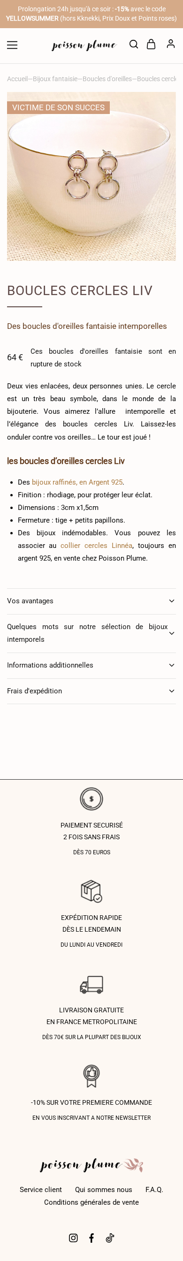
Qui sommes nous (103, 1189)
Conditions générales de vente (91, 1202)
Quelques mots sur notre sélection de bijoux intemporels (87, 633)
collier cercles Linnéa (96, 545)
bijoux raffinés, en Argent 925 (77, 482)
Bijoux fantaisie (55, 79)
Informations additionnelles (50, 665)
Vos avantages (30, 601)
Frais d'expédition (34, 691)
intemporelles (142, 326)
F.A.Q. (154, 1189)
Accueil (17, 79)
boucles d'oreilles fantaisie (69, 326)
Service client (41, 1189)
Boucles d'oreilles (107, 79)
